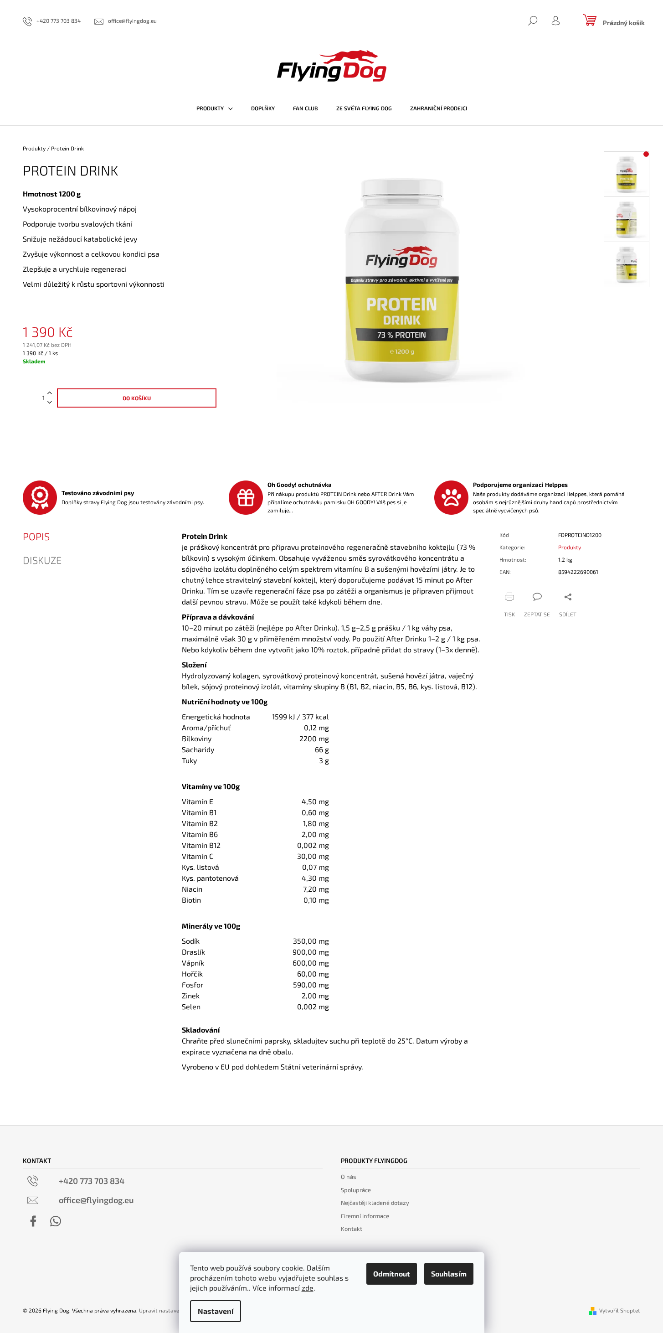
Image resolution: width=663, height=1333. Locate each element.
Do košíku (137, 398)
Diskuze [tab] (42, 559)
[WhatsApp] (55, 1221)
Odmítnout (391, 1273)
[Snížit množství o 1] (49, 403)
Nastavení (215, 1311)
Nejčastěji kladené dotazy (375, 1202)
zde (308, 1287)
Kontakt (351, 1228)
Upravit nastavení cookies (171, 1310)
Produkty (569, 547)
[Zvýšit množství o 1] (49, 393)
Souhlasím (449, 1273)
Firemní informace (365, 1215)
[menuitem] (214, 108)
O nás (348, 1176)
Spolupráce (356, 1190)
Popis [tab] (36, 536)
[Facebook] (33, 1221)
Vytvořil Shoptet (619, 1310)
